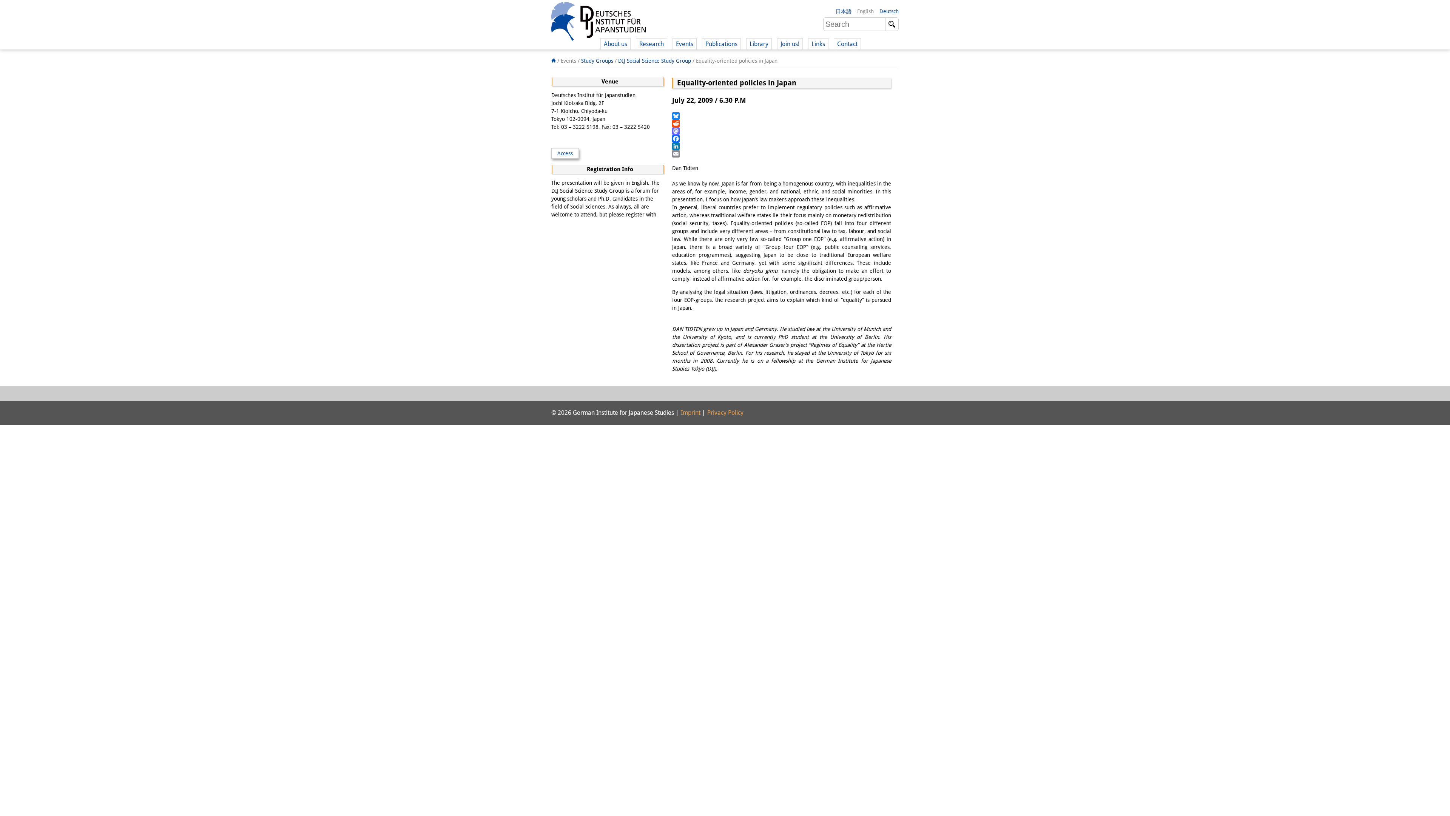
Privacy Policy (725, 412)
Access (565, 153)
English (865, 11)
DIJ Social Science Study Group (654, 61)
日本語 (843, 11)
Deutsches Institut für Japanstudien (598, 22)
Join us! (790, 44)
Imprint (690, 412)
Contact (847, 44)
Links (818, 44)
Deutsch (889, 11)
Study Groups (597, 61)
